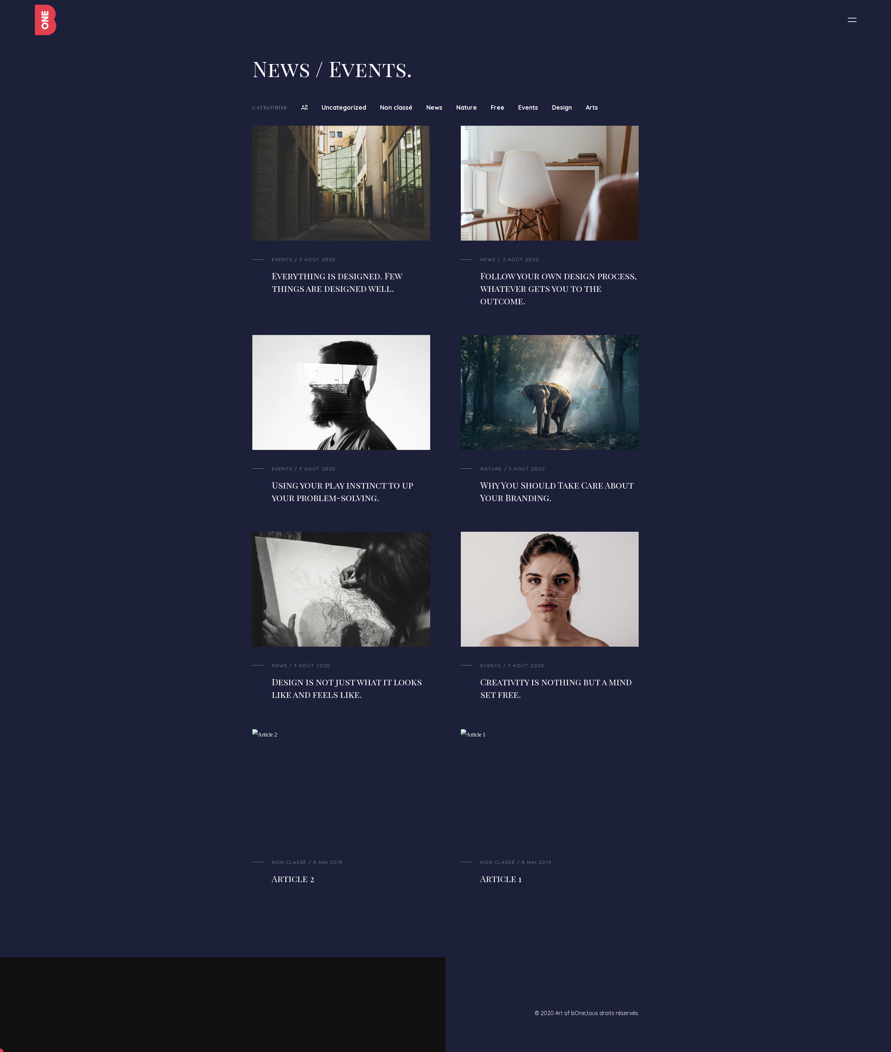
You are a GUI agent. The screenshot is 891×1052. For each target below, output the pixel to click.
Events (528, 107)
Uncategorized (344, 107)
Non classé (396, 107)
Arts (592, 107)
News (434, 107)
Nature (466, 107)
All (304, 107)
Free (497, 107)
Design (562, 107)
